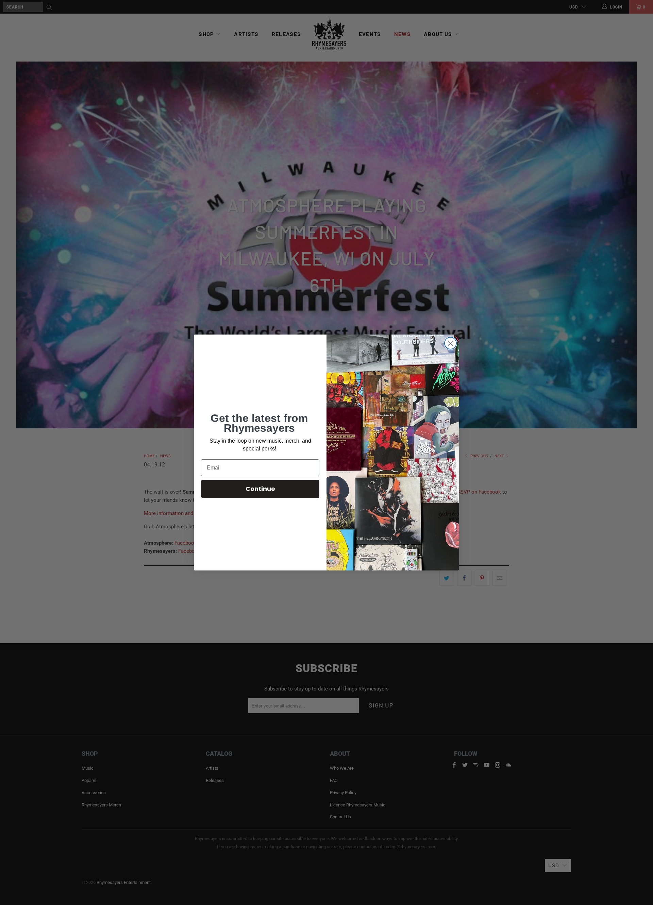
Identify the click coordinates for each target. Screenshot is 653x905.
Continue (260, 488)
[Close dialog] (450, 343)
